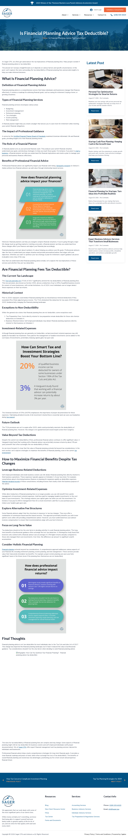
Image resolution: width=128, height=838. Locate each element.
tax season (10, 417)
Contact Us (102, 15)
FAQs (47, 813)
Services (75, 15)
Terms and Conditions (103, 834)
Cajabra (123, 834)
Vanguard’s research (63, 166)
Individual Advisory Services (81, 813)
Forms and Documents (53, 820)
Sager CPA (22, 747)
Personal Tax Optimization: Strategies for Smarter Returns (103, 92)
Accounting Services (79, 805)
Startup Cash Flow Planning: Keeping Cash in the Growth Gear (105, 142)
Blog (46, 805)
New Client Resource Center (55, 809)
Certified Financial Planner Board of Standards (30, 136)
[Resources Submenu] (94, 15)
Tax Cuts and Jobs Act (13, 281)
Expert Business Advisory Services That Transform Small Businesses (104, 240)
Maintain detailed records (11, 481)
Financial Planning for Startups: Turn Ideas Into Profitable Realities (105, 192)
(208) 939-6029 (115, 805)
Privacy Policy (89, 834)
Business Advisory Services (81, 809)
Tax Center (49, 817)
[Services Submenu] (80, 15)
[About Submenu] (68, 15)
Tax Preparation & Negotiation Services (86, 817)
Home (45, 38)
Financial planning (8, 549)
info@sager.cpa (114, 809)
